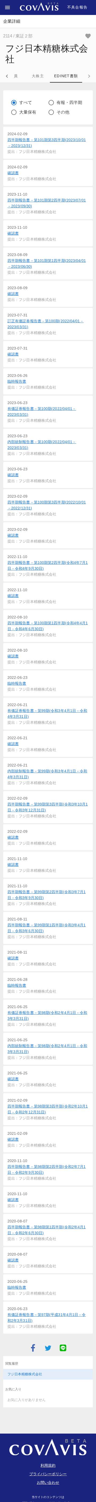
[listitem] (48, 1374)
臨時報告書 (16, 381)
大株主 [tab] (38, 76)
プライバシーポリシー (48, 1474)
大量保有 (27, 112)
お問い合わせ (48, 1482)
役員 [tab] (14, 76)
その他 (63, 112)
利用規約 (48, 1465)
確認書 (13, 173)
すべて (25, 102)
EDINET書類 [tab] (66, 76)
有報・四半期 (69, 102)
